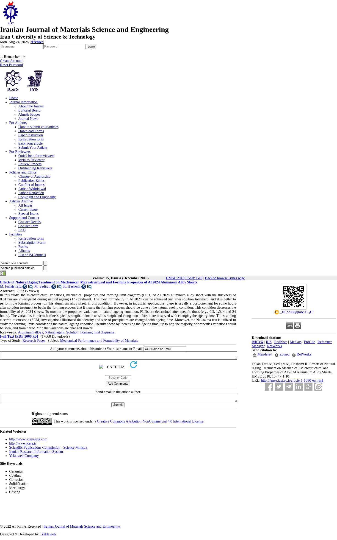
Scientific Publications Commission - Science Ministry (48, 447)
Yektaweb (48, 534)
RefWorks (274, 346)
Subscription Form (31, 242)
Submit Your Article (32, 147)
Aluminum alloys (30, 332)
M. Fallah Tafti (11, 286)
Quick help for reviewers (36, 156)
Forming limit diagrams (97, 332)
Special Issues (28, 213)
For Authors (18, 123)
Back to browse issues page (225, 278)
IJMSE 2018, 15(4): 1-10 (184, 278)
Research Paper (33, 340)
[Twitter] (279, 387)
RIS (269, 342)
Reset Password (11, 65)
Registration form (31, 139)
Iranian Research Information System (36, 451)
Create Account (11, 61)
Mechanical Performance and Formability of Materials (99, 340)
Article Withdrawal (32, 189)
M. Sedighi (42, 286)
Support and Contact (24, 218)
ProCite (309, 342)
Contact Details (29, 222)
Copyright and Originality (37, 197)
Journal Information (23, 102)
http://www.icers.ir (22, 443)
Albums (24, 251)
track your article (30, 143)
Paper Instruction (30, 135)
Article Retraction (31, 193)
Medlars (295, 342)
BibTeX (257, 342)
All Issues (25, 205)
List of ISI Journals (32, 255)
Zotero (284, 354)
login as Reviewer (31, 160)
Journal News (28, 118)
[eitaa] (318, 387)
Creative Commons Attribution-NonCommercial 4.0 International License (150, 421)
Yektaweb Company (24, 456)
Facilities (15, 234)
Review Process (29, 164)
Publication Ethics (31, 180)
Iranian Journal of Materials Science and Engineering (82, 526)
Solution (72, 332)
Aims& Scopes (29, 114)
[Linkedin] (299, 387)
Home (13, 98)
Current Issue (28, 209)
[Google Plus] (308, 387)
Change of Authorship (34, 176)
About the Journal (31, 106)
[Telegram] (289, 387)
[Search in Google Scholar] (24, 288)
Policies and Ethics (22, 172)
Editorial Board (29, 110)
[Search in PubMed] (30, 288)
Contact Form (28, 226)
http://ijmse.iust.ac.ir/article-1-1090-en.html (292, 380)
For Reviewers (19, 152)
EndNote (280, 342)
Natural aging (54, 332)
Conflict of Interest (31, 185)
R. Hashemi (71, 286)
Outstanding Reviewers (35, 168)
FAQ (22, 230)
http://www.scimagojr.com (28, 439)
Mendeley (264, 354)
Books (23, 247)
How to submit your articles (38, 127)
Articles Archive (21, 201)
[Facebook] (269, 387)
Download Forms (31, 131)
